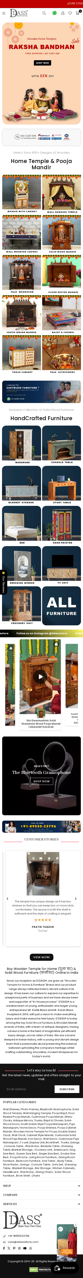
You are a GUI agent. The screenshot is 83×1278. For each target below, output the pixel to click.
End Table (48, 1161)
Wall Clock (18, 1135)
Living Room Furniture (43, 1157)
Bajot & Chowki (53, 1120)
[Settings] (62, 13)
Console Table (13, 1146)
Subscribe (67, 1089)
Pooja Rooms (19, 1157)
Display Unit (37, 1142)
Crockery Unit (43, 1150)
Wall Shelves (11, 1109)
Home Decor (28, 1128)
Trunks (38, 1120)
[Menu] (3, 13)
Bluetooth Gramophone (55, 1109)
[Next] (76, 899)
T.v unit (24, 1142)
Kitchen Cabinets (64, 1168)
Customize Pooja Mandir (47, 1117)
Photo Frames (30, 1109)
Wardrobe (32, 1146)
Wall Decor (50, 1139)
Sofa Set (57, 1164)
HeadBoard (10, 1172)
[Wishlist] (70, 13)
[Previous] (8, 899)
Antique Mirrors (23, 1120)
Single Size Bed (49, 1153)
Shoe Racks (10, 1164)
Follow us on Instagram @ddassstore (27, 633)
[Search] (44, 13)
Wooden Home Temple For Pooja (35, 1131)
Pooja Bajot (59, 1113)
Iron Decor (35, 1139)
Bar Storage (43, 1168)
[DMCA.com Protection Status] (41, 1271)
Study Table (64, 1161)
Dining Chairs (44, 1172)
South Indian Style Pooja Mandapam (44, 1124)
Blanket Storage (22, 1150)
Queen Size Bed (26, 1153)
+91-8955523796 (18, 1236)
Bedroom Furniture (28, 1161)
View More (41, 957)
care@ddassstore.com (23, 1242)
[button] (67, 1243)
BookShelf (52, 1142)
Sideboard (61, 1150)
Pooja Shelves (47, 1128)
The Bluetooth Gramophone (41, 773)
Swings (75, 1142)
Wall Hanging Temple (37, 1113)
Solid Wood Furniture (39, 1023)
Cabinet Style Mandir (40, 1135)
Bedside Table (50, 1146)
